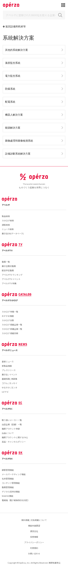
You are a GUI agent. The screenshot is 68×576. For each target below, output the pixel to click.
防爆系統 (10, 88)
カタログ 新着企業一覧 (12, 328)
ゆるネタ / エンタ (9, 387)
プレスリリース (9, 370)
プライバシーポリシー (34, 542)
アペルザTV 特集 (9, 283)
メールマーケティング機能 (14, 474)
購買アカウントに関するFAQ (15, 437)
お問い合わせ (34, 553)
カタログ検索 (8, 220)
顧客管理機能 (8, 469)
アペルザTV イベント (11, 279)
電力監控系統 (12, 75)
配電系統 (10, 101)
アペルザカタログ (10, 300)
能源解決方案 (12, 127)
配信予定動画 (8, 270)
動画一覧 (6, 261)
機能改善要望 (34, 525)
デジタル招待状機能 (11, 491)
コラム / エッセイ (9, 383)
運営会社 (34, 531)
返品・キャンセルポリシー (14, 441)
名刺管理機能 (8, 478)
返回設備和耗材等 (15, 26)
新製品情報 (7, 365)
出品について (8, 433)
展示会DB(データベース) (13, 233)
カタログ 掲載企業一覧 (12, 324)
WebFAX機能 (7, 495)
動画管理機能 (8, 487)
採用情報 (34, 536)
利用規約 (34, 547)
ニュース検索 (8, 229)
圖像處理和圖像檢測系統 (19, 140)
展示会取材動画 (9, 266)
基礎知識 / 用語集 (9, 378)
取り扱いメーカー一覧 (12, 420)
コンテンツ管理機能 (11, 482)
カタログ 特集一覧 (10, 311)
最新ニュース (8, 361)
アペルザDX (7, 458)
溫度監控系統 (12, 62)
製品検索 (6, 216)
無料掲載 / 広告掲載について (34, 520)
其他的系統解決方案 (16, 49)
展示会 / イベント (9, 374)
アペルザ (6, 204)
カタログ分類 (8, 320)
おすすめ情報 (8, 315)
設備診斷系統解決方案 (17, 153)
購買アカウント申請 (11, 428)
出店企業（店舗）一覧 (12, 424)
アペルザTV (7, 250)
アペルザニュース (10, 350)
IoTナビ (5, 391)
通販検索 (6, 224)
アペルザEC (7, 408)
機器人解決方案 (14, 114)
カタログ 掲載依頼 (10, 333)
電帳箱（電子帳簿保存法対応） (16, 500)
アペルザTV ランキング (12, 274)
